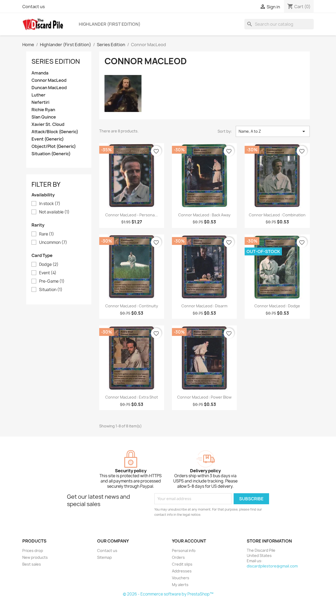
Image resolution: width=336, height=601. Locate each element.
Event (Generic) (48, 139)
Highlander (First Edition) (109, 24)
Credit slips (182, 564)
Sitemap (104, 557)
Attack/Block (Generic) (55, 132)
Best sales (31, 564)
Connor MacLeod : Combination (277, 214)
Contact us (33, 6)
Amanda (40, 73)
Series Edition (56, 61)
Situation (50, 289)
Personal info (184, 550)
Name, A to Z (273, 131)
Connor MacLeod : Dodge (277, 305)
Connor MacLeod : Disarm (204, 305)
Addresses (182, 570)
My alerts (180, 584)
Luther (38, 95)
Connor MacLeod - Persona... (131, 214)
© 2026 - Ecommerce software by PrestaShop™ (168, 594)
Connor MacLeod (49, 80)
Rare (46, 234)
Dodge (49, 264)
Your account (189, 541)
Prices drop (32, 550)
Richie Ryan (43, 109)
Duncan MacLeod (49, 87)
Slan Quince (44, 117)
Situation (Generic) (51, 154)
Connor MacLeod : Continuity (131, 305)
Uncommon (53, 242)
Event (47, 273)
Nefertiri (40, 102)
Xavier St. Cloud (48, 124)
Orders (178, 557)
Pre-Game (52, 281)
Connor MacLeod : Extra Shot (131, 397)
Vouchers (180, 577)
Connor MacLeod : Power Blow (204, 397)
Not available (54, 212)
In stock (49, 203)
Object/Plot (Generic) (54, 146)
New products (35, 557)
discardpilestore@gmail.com (272, 566)
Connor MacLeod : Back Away (204, 214)
